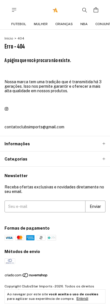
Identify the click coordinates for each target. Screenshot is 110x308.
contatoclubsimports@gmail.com (34, 127)
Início (9, 38)
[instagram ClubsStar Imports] (6, 109)
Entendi (82, 299)
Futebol (18, 24)
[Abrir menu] (14, 10)
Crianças (64, 24)
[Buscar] (84, 10)
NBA (84, 24)
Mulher (41, 24)
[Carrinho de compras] (96, 10)
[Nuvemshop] (26, 277)
